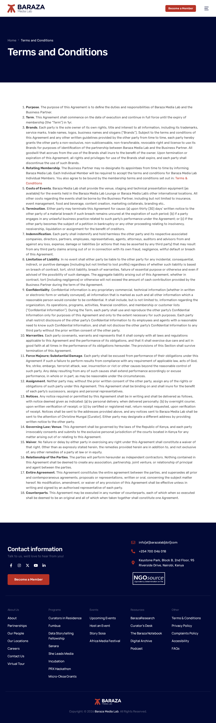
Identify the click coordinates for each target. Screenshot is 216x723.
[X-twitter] (27, 565)
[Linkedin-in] (44, 565)
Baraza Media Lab (107, 711)
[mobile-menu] (204, 8)
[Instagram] (19, 565)
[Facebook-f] (11, 565)
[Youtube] (35, 565)
